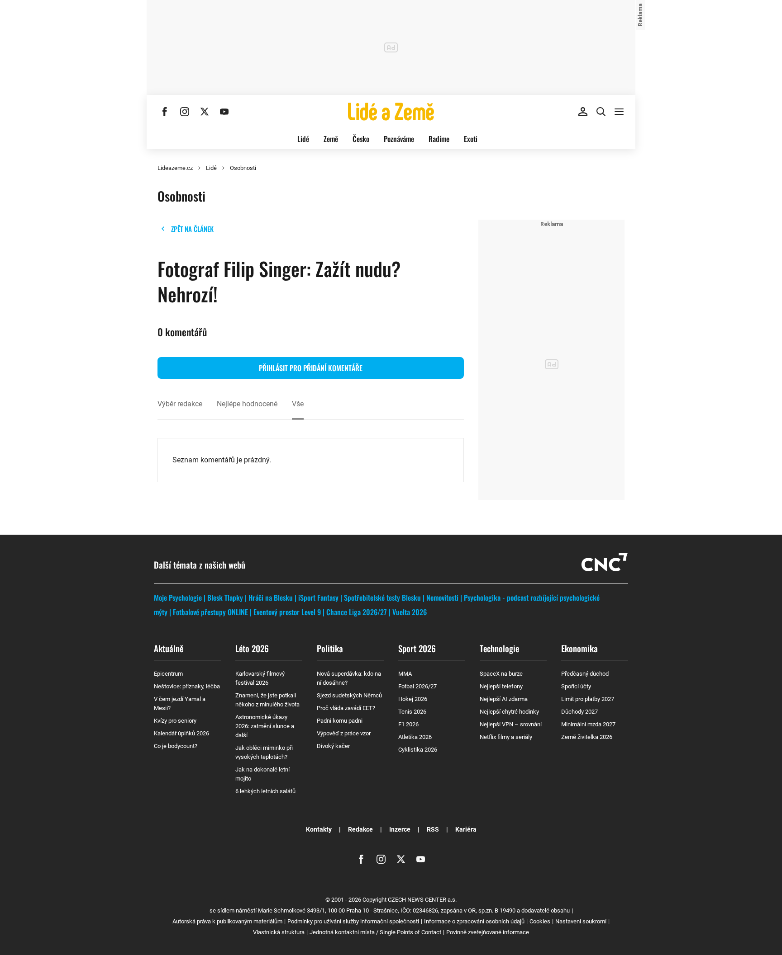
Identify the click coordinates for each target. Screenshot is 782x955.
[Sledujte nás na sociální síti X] (204, 111)
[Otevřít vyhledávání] (601, 112)
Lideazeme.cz (175, 168)
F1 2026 (408, 724)
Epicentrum (168, 673)
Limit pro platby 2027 (587, 699)
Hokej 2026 (412, 699)
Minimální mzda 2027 (588, 724)
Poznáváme (399, 138)
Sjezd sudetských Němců (349, 695)
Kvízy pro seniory (175, 720)
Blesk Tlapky (225, 597)
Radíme (439, 138)
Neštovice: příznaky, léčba (187, 686)
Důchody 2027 (579, 711)
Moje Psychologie (178, 597)
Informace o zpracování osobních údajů (474, 921)
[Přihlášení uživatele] (583, 112)
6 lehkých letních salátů (265, 791)
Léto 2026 (252, 648)
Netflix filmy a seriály (506, 737)
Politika (330, 648)
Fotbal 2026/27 (417, 686)
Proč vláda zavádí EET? (346, 708)
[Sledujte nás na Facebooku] (164, 111)
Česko (361, 138)
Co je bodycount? (175, 746)
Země (331, 138)
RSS (433, 829)
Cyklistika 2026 (417, 749)
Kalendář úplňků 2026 (181, 733)
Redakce (360, 829)
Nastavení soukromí (580, 921)
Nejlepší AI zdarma (504, 699)
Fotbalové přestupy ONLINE (210, 612)
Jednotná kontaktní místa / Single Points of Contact (375, 932)
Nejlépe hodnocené (247, 404)
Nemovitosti (442, 597)
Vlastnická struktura (279, 932)
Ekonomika (579, 648)
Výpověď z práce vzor (344, 733)
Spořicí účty (576, 686)
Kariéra (466, 829)
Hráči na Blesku (270, 597)
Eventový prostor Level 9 (287, 612)
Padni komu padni (339, 720)
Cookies (539, 921)
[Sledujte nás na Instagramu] (184, 111)
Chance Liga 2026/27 (356, 612)
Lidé (303, 138)
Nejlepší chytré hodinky (509, 711)
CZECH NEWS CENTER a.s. (422, 899)
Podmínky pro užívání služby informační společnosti (353, 921)
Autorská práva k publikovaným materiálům (227, 921)
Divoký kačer (333, 746)
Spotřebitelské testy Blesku (382, 597)
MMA (405, 673)
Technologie (499, 648)
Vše (298, 404)
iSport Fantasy (318, 597)
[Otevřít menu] (619, 112)
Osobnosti (243, 168)
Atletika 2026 (415, 737)
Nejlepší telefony (501, 686)
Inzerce (399, 829)
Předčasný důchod (585, 673)
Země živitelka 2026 (586, 737)
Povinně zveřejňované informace (487, 932)
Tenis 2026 (412, 711)
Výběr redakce (179, 404)
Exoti (470, 138)
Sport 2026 (417, 648)
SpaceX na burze (501, 673)
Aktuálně (168, 648)
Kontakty (319, 829)
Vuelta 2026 (409, 612)
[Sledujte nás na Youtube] (224, 111)
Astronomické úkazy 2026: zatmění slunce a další (264, 726)
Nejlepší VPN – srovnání (511, 724)
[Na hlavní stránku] (391, 111)
